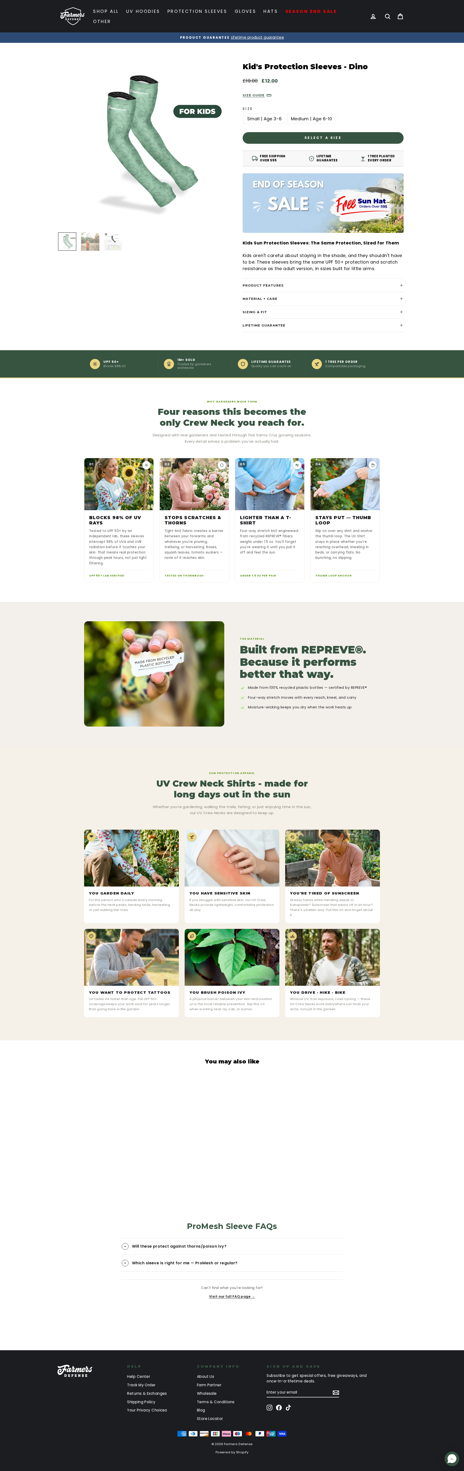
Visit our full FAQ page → (232, 1296)
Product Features (263, 285)
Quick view (100, 1155)
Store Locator (210, 1418)
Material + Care (260, 299)
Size (248, 108)
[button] (452, 1459)
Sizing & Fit (255, 312)
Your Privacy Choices (147, 1410)
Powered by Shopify (232, 1452)
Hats (270, 11)
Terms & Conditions (216, 1401)
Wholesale (207, 1393)
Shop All (106, 11)
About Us (205, 1376)
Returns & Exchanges (147, 1393)
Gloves (245, 11)
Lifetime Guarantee (264, 325)
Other (102, 21)
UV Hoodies (143, 11)
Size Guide (254, 95)
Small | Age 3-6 (264, 119)
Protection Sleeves (197, 11)
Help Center (138, 1376)
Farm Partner (209, 1385)
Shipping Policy (141, 1401)
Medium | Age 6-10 (311, 119)
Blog (201, 1410)
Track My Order (141, 1385)
